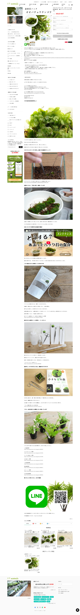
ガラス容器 (10, 58)
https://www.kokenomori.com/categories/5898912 (33, 467)
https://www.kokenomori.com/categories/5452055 (33, 464)
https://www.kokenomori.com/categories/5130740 (33, 456)
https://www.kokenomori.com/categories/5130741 (33, 460)
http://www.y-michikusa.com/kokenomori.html (32, 73)
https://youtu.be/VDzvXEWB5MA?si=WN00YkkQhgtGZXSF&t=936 (36, 182)
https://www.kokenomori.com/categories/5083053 (33, 449)
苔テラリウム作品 (11, 46)
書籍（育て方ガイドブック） (13, 61)
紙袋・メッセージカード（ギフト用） (14, 69)
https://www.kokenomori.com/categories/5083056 (33, 474)
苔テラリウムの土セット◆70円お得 (59, 20)
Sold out (62, 36)
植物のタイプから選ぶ (44, 5)
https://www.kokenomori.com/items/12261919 (33, 406)
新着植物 (9, 66)
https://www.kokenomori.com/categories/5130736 (33, 453)
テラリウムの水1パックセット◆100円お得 (60, 16)
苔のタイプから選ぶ (32, 5)
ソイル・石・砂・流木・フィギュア (14, 54)
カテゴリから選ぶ (22, 5)
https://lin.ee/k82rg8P (28, 89)
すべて (27, 523)
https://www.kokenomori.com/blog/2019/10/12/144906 (34, 93)
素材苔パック (10, 48)
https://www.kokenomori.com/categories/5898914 (33, 471)
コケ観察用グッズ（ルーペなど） (14, 63)
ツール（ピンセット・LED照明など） (14, 56)
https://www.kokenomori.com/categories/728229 (33, 317)
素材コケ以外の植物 (11, 51)
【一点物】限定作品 (55, 5)
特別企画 (9, 73)
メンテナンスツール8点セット (58, 24)
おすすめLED (63, 5)
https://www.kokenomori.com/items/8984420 (32, 363)
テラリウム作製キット (12, 43)
